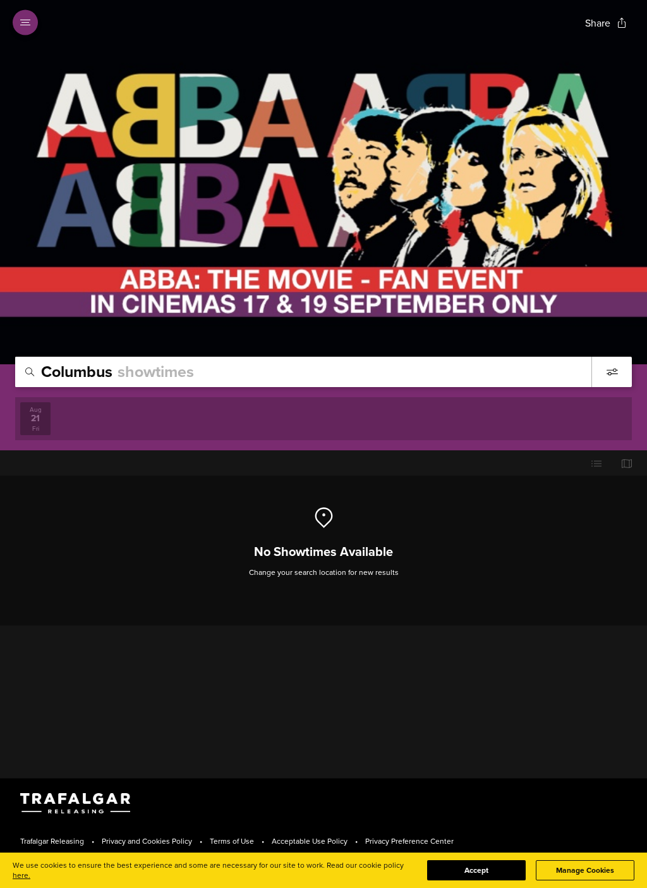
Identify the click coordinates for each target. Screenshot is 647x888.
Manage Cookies (585, 870)
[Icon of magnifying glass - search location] (30, 372)
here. (21, 875)
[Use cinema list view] (596, 463)
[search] (303, 372)
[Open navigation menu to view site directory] (29, 22)
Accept (476, 870)
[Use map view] (627, 463)
